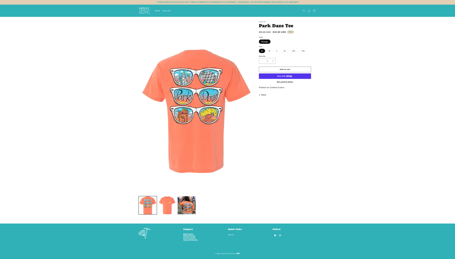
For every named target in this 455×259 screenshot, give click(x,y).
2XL (295, 51)
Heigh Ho (224, 253)
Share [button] (263, 95)
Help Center (188, 234)
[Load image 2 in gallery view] (167, 205)
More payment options (285, 82)
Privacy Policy (189, 238)
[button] (303, 10)
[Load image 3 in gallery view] (186, 205)
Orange (264, 42)
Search (231, 235)
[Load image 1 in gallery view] (148, 205)
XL (286, 51)
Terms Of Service (190, 240)
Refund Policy (189, 236)
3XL (305, 51)
